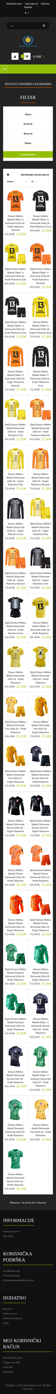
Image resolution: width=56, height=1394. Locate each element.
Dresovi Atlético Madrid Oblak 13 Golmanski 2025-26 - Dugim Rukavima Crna (40, 378)
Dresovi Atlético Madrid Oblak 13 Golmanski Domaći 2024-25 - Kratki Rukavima (40, 1025)
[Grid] (8, 174)
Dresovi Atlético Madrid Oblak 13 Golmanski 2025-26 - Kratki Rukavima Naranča (15, 223)
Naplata (28, 7)
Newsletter (8, 1371)
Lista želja (8, 1367)
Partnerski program (12, 1318)
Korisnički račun (14, 3)
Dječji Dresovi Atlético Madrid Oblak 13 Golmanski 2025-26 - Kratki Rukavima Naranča (40, 276)
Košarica (45, 3)
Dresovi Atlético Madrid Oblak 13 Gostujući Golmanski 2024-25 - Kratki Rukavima (40, 1078)
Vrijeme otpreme (11, 1231)
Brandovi (7, 1308)
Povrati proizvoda (11, 1275)
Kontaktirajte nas (11, 1270)
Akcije (6, 1323)
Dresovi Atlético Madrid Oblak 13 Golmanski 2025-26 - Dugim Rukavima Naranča (15, 378)
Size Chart (8, 1236)
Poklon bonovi (10, 1313)
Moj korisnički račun (13, 1357)
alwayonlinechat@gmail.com (20, 1280)
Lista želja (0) (31, 3)
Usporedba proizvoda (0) (35, 174)
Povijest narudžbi (11, 1362)
